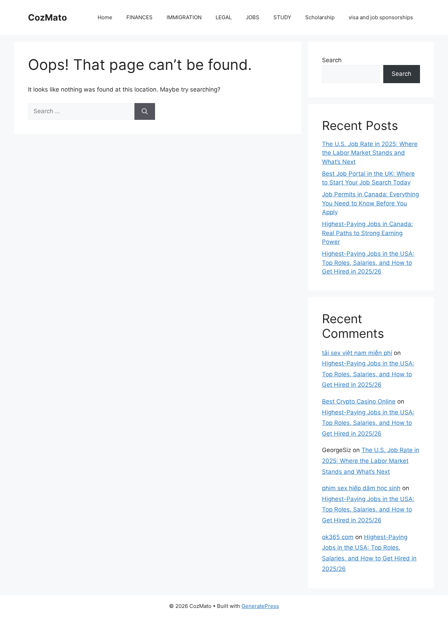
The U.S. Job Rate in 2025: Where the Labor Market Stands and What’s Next (370, 152)
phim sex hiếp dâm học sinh (361, 488)
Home (105, 17)
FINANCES (139, 17)
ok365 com (338, 536)
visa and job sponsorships (381, 17)
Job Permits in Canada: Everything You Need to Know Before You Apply (370, 203)
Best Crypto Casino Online (359, 401)
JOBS (252, 17)
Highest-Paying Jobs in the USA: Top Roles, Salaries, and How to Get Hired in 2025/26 (368, 262)
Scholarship (320, 17)
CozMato (47, 17)
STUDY (282, 17)
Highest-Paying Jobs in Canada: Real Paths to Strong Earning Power (367, 232)
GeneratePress (260, 606)
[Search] (144, 111)
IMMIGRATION (184, 17)
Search (332, 60)
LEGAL (224, 17)
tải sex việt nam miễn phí (357, 352)
